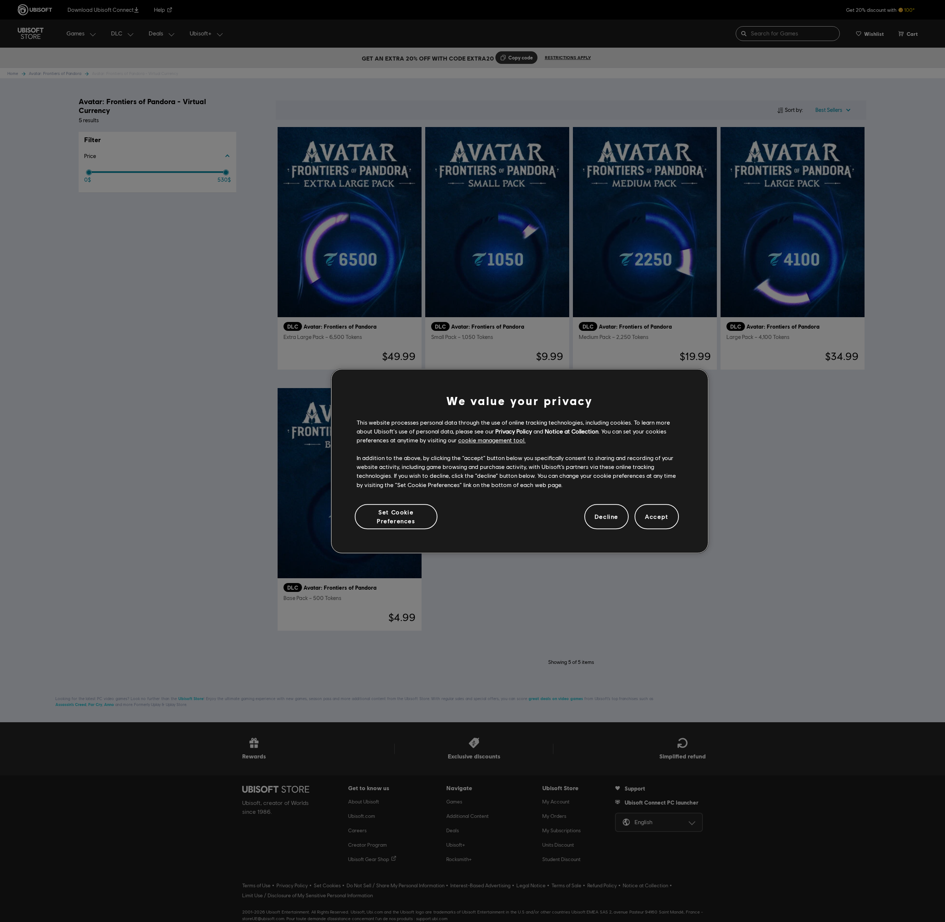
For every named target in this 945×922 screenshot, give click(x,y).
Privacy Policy (513, 431)
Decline (606, 516)
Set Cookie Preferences (396, 516)
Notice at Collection (571, 431)
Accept (657, 516)
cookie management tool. (492, 439)
